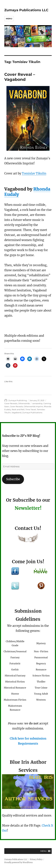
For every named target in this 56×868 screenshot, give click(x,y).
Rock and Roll (18, 409)
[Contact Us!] (28, 538)
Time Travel (30, 409)
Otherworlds (24, 403)
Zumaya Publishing (17, 400)
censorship (37, 403)
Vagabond (16, 412)
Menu (9, 18)
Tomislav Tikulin (34, 173)
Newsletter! (28, 508)
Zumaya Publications (32, 412)
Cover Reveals (10, 403)
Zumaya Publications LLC (26, 10)
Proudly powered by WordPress (18, 862)
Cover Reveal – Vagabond (19, 77)
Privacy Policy (36, 859)
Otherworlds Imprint (33, 406)
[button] (43, 851)
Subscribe (13, 479)
